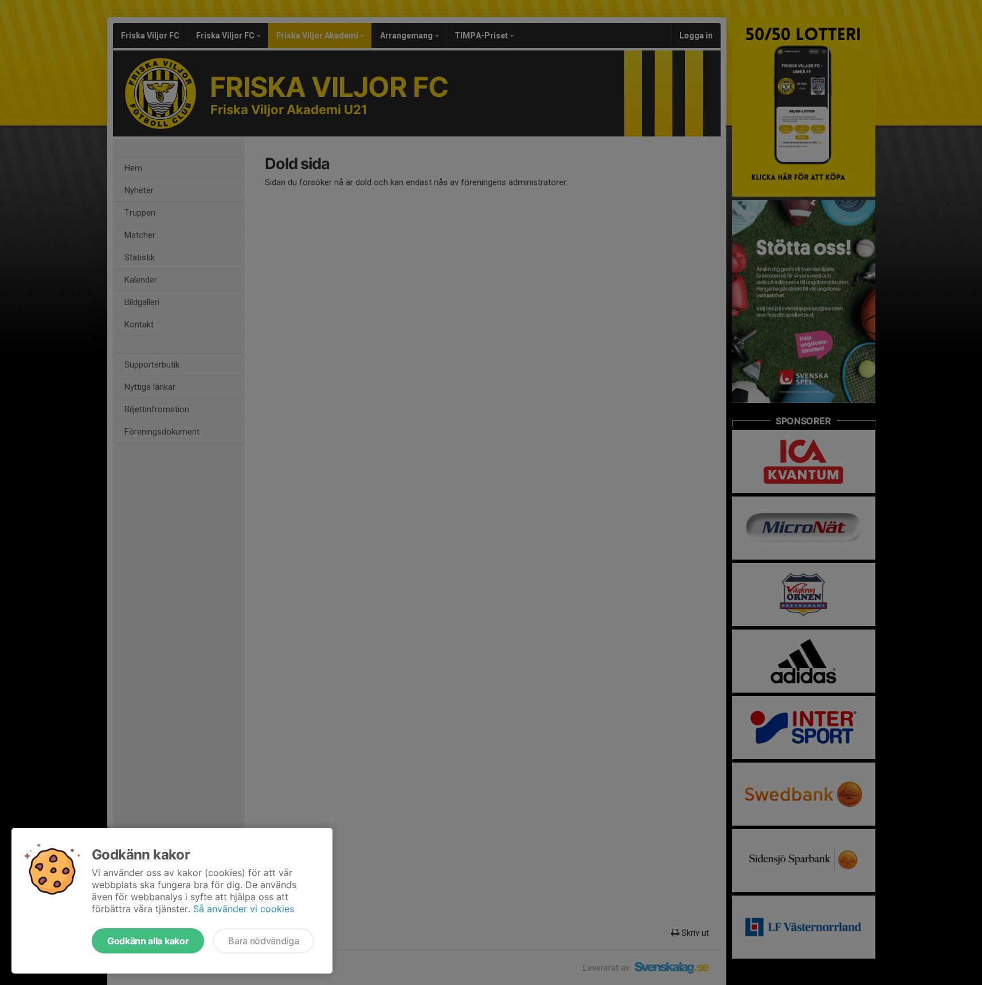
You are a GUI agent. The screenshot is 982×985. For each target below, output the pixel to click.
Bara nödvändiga (263, 941)
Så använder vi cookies (243, 908)
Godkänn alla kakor (148, 941)
